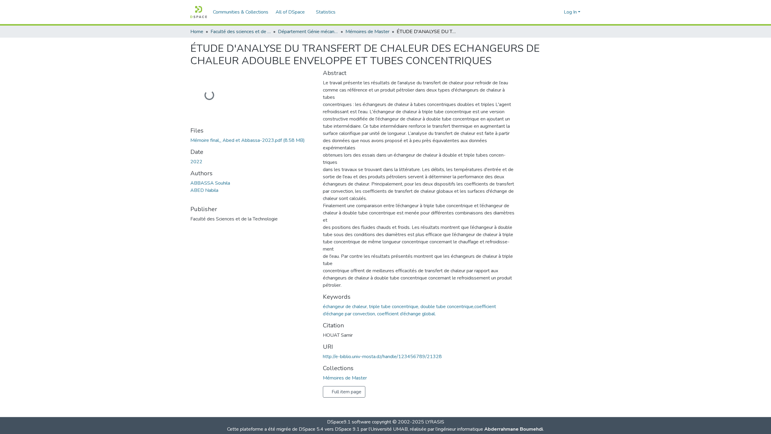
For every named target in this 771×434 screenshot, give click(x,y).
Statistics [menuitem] (326, 12)
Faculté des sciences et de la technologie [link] (241, 31)
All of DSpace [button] (290, 12)
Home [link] (196, 31)
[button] (198, 12)
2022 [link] (196, 161)
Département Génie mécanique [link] (308, 31)
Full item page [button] (345, 392)
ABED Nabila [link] (204, 190)
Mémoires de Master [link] (367, 31)
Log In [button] (571, 12)
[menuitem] (292, 12)
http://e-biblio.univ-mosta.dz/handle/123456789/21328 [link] (382, 356)
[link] (253, 140)
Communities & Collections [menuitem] (240, 12)
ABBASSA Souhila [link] (210, 183)
